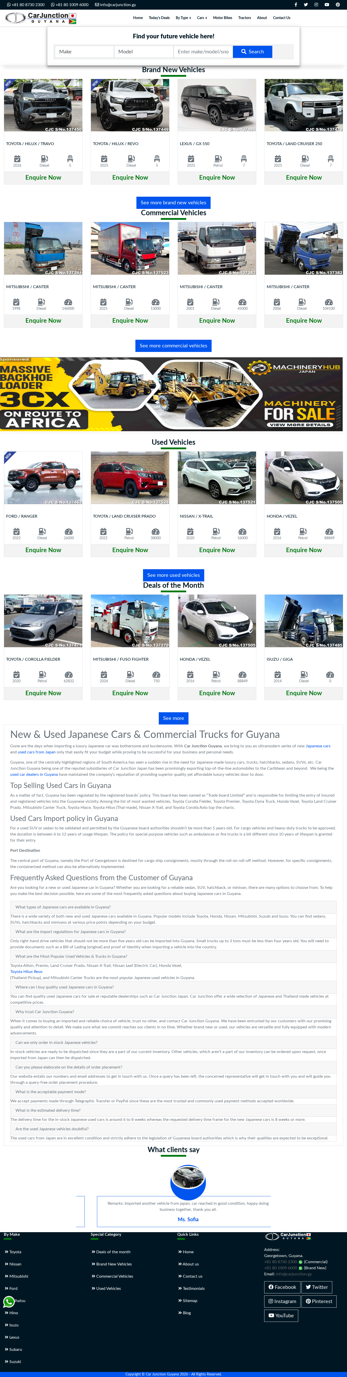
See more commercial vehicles (173, 345)
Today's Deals (159, 18)
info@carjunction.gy (117, 5)
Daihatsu (16, 1301)
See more (173, 718)
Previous (8, 138)
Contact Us (281, 18)
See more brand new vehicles (173, 202)
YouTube (284, 1315)
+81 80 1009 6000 (71, 5)
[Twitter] (306, 5)
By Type (182, 18)
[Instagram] (316, 5)
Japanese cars (318, 746)
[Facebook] (296, 5)
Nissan (14, 1264)
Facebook (285, 1287)
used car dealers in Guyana (34, 774)
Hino (13, 1313)
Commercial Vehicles (114, 1276)
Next (339, 138)
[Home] (42, 18)
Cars (200, 18)
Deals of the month (113, 1252)
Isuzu (13, 1325)
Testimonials (193, 1289)
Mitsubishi (18, 1276)
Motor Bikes (222, 18)
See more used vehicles (173, 575)
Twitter (319, 1287)
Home (138, 18)
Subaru (15, 1350)
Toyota (14, 1252)
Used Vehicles (108, 1289)
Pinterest (321, 1301)
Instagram (284, 1301)
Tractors (244, 18)
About (262, 18)
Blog (186, 1313)
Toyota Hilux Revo (26, 972)
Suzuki (14, 1362)
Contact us (192, 1276)
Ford (13, 1289)
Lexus (13, 1337)
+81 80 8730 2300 (27, 5)
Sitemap (189, 1301)
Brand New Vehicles (113, 1264)
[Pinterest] (338, 5)
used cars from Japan (37, 752)
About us (190, 1264)
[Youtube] (327, 5)
